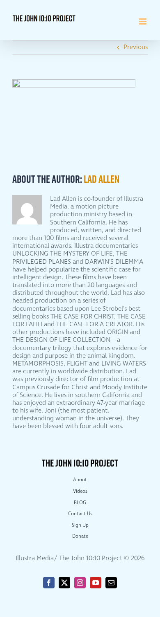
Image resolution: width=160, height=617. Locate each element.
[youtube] (95, 582)
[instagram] (80, 582)
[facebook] (49, 582)
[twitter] (64, 582)
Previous (135, 47)
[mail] (111, 582)
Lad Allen (101, 178)
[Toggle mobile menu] (143, 21)
